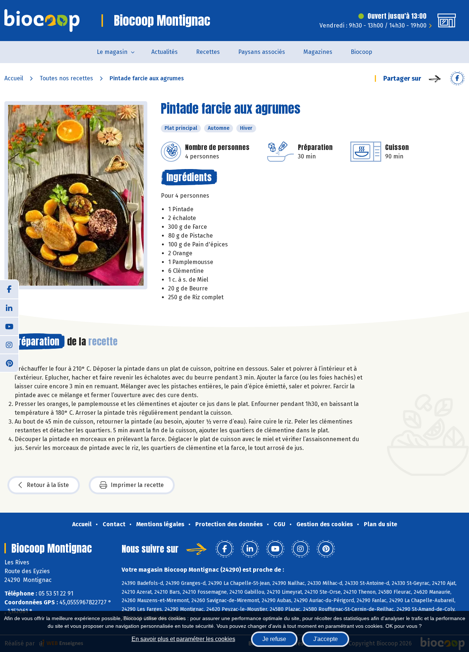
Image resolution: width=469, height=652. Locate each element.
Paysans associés (261, 51)
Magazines (317, 51)
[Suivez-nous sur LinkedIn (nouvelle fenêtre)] (9, 307)
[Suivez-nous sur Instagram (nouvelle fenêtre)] (9, 344)
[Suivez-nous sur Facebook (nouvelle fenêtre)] (9, 289)
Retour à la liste (48, 484)
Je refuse (274, 639)
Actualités (164, 51)
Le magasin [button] (112, 51)
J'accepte (325, 639)
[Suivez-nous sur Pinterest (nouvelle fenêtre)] (9, 363)
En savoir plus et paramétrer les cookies (183, 639)
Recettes (208, 51)
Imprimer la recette (137, 484)
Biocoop (361, 51)
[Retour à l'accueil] (42, 20)
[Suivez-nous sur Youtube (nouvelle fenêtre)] (9, 326)
